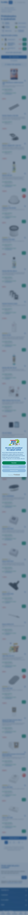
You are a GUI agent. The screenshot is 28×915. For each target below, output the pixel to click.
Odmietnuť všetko (14, 470)
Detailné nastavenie (14, 466)
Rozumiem (14, 463)
